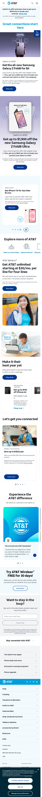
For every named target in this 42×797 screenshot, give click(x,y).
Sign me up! (20, 627)
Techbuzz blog (6, 749)
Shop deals (9, 377)
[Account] (37, 3)
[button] (26, 229)
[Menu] (3, 3)
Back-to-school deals (11, 252)
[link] (33, 559)
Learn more (11, 478)
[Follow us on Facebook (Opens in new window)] (30, 686)
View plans (9, 288)
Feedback (5, 753)
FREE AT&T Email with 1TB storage (11, 757)
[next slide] (35, 116)
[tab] (13, 229)
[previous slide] (4, 116)
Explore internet (27, 252)
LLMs (3, 760)
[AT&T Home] (12, 3)
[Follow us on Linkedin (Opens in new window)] (37, 686)
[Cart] (32, 3)
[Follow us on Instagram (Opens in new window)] (33, 686)
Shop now (9, 89)
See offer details (19, 17)
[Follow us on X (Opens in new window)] (27, 686)
